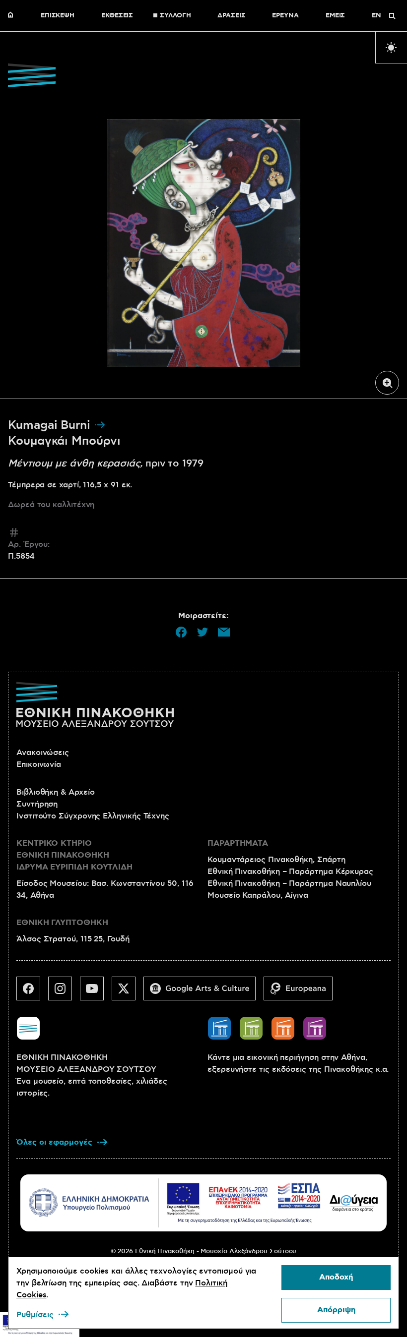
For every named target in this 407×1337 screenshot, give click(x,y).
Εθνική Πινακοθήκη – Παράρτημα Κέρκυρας (290, 871)
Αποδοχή (336, 1277)
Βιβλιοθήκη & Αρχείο (55, 792)
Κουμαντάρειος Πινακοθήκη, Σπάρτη (276, 860)
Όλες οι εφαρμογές (54, 1142)
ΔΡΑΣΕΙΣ (231, 16)
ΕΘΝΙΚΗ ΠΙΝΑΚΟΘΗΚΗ (13, 16)
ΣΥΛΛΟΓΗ (175, 16)
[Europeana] (302, 992)
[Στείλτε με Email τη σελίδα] (224, 632)
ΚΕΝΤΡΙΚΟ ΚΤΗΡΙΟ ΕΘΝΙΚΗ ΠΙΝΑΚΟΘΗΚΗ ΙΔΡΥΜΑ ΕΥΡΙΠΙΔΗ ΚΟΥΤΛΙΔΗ (74, 855)
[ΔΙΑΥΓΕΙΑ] (354, 1203)
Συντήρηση (37, 804)
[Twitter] (127, 992)
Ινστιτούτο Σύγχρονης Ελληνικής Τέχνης (92, 816)
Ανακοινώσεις (42, 752)
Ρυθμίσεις (35, 1315)
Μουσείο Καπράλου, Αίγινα (257, 895)
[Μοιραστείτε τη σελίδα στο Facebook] (181, 632)
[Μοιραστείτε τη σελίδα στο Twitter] (202, 632)
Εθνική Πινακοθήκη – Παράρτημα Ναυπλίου (289, 883)
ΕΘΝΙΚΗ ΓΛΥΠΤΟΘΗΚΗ (62, 923)
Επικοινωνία (38, 764)
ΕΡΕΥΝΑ (285, 16)
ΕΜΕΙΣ (335, 16)
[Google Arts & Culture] (203, 992)
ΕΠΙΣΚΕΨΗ (57, 16)
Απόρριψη (336, 1310)
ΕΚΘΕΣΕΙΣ (117, 16)
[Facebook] (32, 992)
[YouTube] (96, 992)
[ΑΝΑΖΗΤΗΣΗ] (392, 16)
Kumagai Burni (51, 425)
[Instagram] (64, 992)
